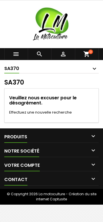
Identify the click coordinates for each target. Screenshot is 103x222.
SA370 (11, 68)
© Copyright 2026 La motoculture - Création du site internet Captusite (51, 197)
